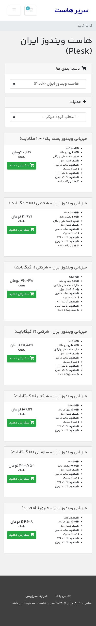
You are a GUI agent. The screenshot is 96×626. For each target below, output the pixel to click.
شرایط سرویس (36, 596)
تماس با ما (63, 596)
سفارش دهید (19, 165)
